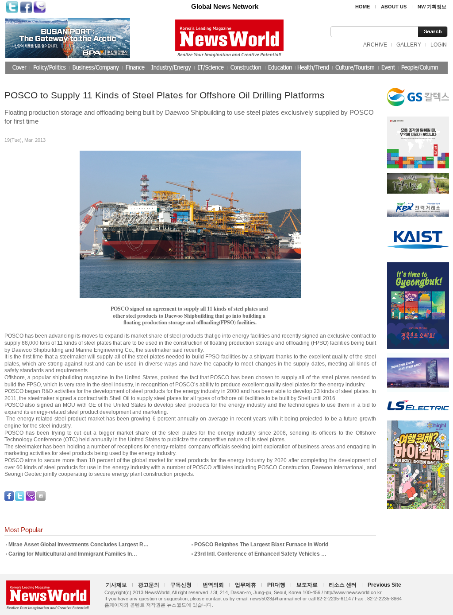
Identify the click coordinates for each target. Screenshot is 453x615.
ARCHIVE (375, 45)
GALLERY (408, 45)
